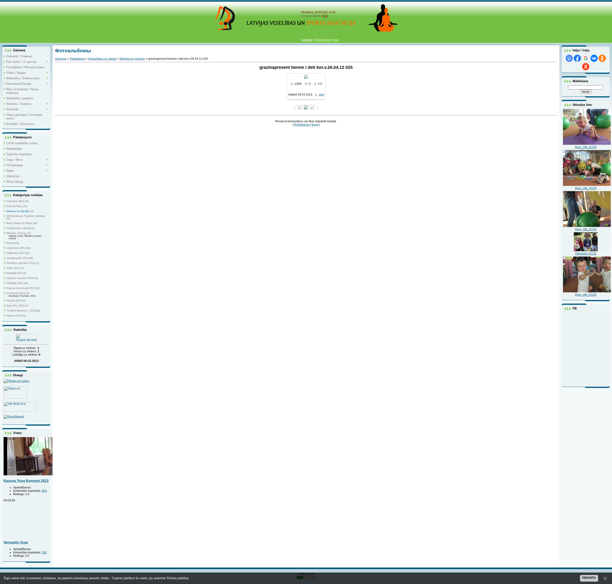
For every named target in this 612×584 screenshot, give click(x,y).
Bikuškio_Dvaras (16, 233)
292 (44, 552)
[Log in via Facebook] (577, 58)
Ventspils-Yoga (16, 542)
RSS (325, 15)
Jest (321, 94)
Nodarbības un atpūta (102, 58)
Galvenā (306, 40)
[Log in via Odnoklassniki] (602, 58)
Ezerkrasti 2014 (15, 293)
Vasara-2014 (13, 300)
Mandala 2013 (14, 273)
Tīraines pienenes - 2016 (20, 310)
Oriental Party (14, 206)
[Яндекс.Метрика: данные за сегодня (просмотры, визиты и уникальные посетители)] (26, 337)
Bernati (10, 242)
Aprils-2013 (13, 268)
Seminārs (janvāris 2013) (21, 263)
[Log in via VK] (594, 58)
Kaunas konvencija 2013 (20, 288)
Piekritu (589, 577)
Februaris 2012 (15, 201)
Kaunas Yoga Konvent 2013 (26, 480)
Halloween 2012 (15, 253)
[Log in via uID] (569, 58)
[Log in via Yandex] (585, 66)
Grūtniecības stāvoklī (18, 228)
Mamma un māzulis (17, 211)
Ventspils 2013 (14, 283)
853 (44, 491)
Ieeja (335, 40)
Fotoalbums (77, 58)
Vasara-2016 (13, 315)
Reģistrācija (322, 40)
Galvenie (61, 58)
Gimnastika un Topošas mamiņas (25, 215)
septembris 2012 (16, 247)
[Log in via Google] (586, 58)
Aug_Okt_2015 (15, 305)
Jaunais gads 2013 (17, 258)
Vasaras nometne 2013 (19, 278)
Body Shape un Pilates (19, 223)
